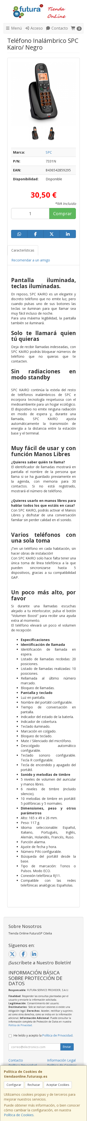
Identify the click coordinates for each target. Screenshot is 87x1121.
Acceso (36, 28)
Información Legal (61, 1060)
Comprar (62, 213)
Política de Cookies (19, 1115)
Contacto (59, 28)
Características (22, 250)
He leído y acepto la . (43, 1035)
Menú (16, 28)
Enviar (67, 1047)
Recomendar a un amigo (30, 260)
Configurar (14, 1085)
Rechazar (34, 1085)
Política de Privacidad (20, 1025)
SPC (49, 152)
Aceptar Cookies (57, 1085)
